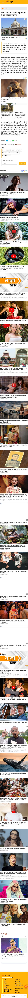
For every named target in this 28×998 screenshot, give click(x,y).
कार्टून (5, 987)
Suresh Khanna (6, 156)
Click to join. (17, 144)
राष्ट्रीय (6, 8)
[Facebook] (25, 23)
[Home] (3, 8)
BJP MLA (4, 153)
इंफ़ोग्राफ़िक (6, 985)
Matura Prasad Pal (14, 153)
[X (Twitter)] (25, 27)
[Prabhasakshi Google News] (26, 38)
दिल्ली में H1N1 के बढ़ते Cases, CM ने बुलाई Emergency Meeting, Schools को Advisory (13, 955)
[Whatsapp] (13, 141)
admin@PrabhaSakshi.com (7, 37)
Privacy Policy (19, 988)
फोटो (5, 981)
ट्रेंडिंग (5, 979)
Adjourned (18, 150)
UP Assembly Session (8, 150)
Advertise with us (19, 986)
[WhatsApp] (25, 30)
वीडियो (5, 983)
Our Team (18, 992)
